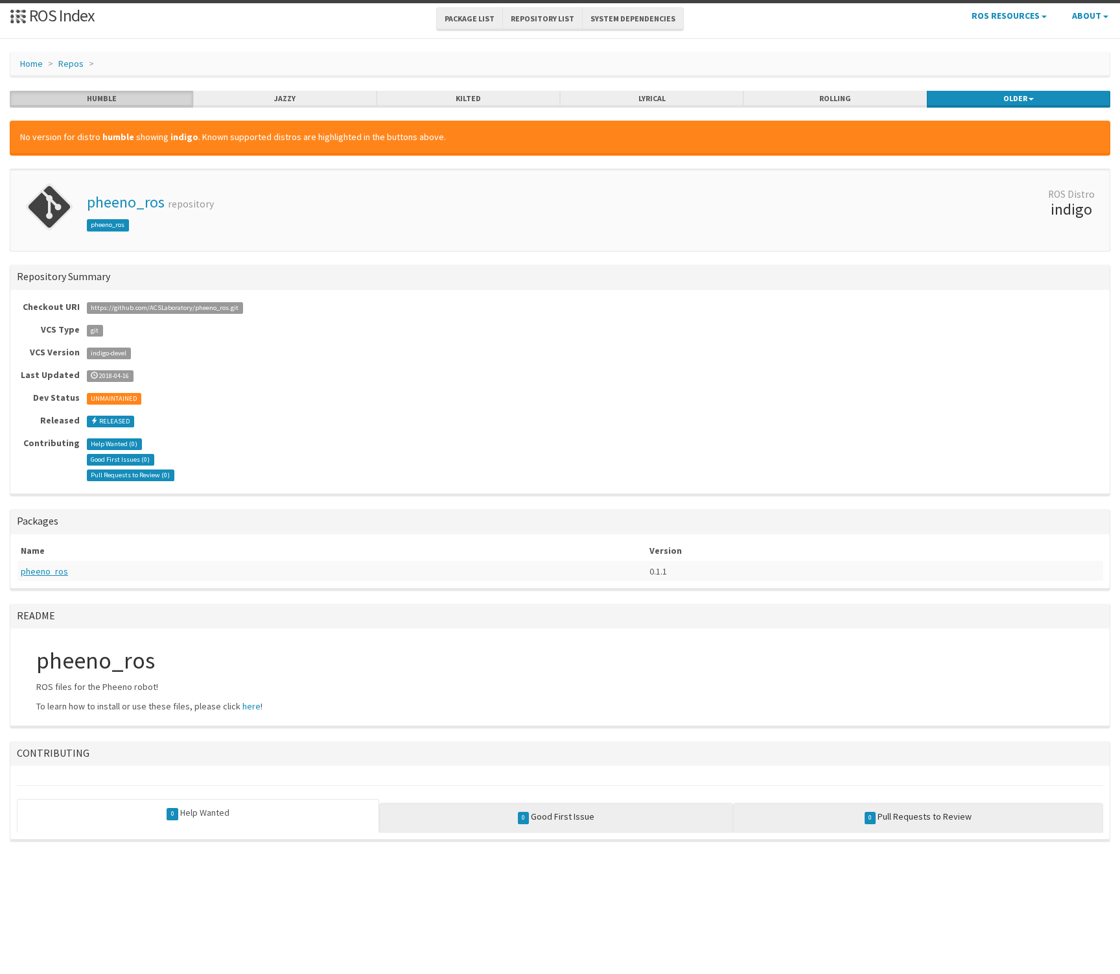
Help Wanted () (114, 444)
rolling (835, 98)
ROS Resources (1007, 15)
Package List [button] (470, 18)
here (251, 706)
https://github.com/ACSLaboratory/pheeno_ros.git (165, 307)
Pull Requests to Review (920, 816)
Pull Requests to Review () (130, 475)
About (1087, 15)
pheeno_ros (126, 202)
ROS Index (61, 15)
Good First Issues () (120, 459)
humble (102, 98)
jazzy (285, 98)
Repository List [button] (542, 18)
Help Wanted (200, 812)
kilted (468, 98)
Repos (71, 63)
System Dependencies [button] (632, 18)
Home (31, 63)
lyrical (652, 98)
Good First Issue (558, 816)
